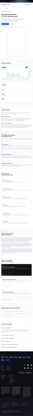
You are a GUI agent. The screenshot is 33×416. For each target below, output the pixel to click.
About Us (2, 366)
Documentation (11, 375)
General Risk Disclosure (4, 406)
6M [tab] (30, 67)
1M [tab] (26, 67)
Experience (2, 377)
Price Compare (8, 369)
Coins (4, 8)
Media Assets (3, 369)
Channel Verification (12, 380)
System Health (11, 379)
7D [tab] (24, 67)
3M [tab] (28, 67)
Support (10, 377)
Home (2, 8)
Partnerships (8, 366)
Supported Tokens (3, 375)
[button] (2, 357)
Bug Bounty (11, 382)
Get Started (28, 4)
